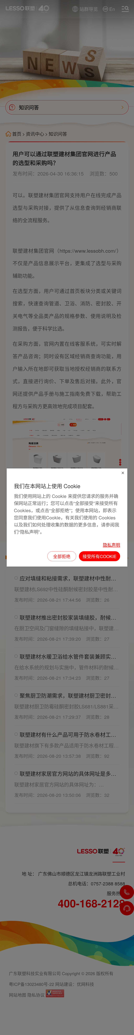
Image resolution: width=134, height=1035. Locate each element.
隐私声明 (111, 545)
